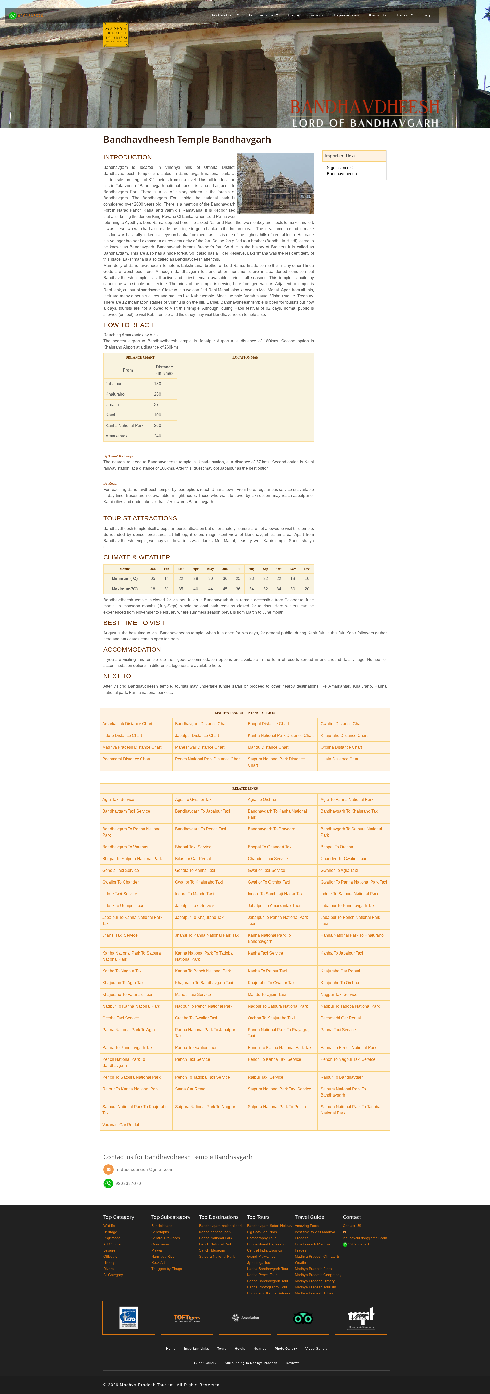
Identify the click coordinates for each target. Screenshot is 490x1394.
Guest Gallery (205, 1363)
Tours (403, 15)
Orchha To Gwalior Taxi (196, 1018)
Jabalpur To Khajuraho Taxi (200, 917)
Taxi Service (261, 15)
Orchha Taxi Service (120, 1018)
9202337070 (30, 16)
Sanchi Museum (212, 1250)
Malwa (156, 1250)
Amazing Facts (307, 1226)
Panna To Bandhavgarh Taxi (128, 1047)
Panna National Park (215, 1238)
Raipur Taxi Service (265, 1077)
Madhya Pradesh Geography (318, 1275)
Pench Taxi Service (192, 1059)
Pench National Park (215, 1244)
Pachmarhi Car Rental (341, 1018)
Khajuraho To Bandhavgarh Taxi (204, 983)
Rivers (108, 1269)
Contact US (352, 1226)
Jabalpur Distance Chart (197, 735)
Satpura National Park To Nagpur (205, 1107)
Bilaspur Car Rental (193, 858)
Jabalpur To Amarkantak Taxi (274, 905)
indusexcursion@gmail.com (145, 1169)
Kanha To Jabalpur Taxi (342, 953)
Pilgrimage (111, 1238)
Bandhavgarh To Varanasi (125, 847)
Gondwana (160, 1244)
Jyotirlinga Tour (259, 1262)
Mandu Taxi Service (193, 994)
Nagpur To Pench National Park (203, 1006)
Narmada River (163, 1256)
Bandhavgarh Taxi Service (126, 811)
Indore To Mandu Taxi (194, 894)
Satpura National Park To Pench (277, 1107)
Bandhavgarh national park (221, 1226)
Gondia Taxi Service (120, 870)
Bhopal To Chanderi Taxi (270, 847)
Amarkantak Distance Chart (127, 724)
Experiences (346, 15)
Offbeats (110, 1256)
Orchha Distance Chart (341, 747)
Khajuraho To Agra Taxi (123, 983)
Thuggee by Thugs (166, 1269)
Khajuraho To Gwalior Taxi (272, 983)
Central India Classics (264, 1250)
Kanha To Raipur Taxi (267, 971)
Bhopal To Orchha (337, 847)
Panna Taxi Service (338, 1030)
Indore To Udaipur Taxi (122, 905)
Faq (426, 15)
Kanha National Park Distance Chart (281, 735)
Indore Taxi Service (119, 894)
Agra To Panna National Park (347, 799)
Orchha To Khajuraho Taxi (271, 1018)
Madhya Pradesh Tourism (315, 1287)
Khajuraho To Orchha (340, 983)
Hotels (240, 1348)
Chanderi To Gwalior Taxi (343, 858)
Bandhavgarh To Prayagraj (272, 829)
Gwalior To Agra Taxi (339, 870)
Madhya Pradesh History (315, 1281)
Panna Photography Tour (267, 1287)
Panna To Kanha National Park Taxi (280, 1047)
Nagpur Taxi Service (339, 994)
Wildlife (109, 1226)
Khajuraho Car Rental (340, 971)
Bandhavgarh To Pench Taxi (200, 829)
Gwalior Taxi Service (266, 870)
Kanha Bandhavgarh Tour (267, 1269)
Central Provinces (165, 1238)
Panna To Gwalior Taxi (195, 1047)
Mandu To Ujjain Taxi (267, 994)
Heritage (110, 1232)
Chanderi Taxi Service (268, 858)
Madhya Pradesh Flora (313, 1269)
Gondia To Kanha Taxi (195, 870)
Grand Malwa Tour (262, 1256)
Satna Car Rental (190, 1089)
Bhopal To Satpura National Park (132, 858)
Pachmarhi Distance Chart (126, 759)
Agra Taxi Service (118, 799)
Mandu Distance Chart (268, 747)
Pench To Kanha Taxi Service (274, 1059)
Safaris (316, 15)
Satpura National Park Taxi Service (279, 1089)
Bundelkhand (162, 1226)
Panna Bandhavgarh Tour (267, 1281)
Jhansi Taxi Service (120, 935)
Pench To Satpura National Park (131, 1077)
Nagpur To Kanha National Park (131, 1006)
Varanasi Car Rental (120, 1125)
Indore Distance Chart (122, 735)
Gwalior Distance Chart (342, 724)
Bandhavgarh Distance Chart (201, 724)
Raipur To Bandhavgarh (342, 1077)
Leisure (109, 1250)
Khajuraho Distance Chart (344, 735)
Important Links (196, 1348)
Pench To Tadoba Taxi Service (202, 1077)
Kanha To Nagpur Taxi (122, 971)
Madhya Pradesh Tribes (314, 1293)
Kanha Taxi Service (265, 953)
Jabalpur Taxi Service (194, 905)
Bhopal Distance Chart (268, 724)
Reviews (293, 1363)
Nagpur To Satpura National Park (278, 1006)
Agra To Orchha (262, 799)
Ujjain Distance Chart (340, 759)
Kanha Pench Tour (262, 1275)
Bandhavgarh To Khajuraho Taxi (350, 811)
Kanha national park (215, 1232)
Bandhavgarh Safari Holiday (269, 1226)
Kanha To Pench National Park (203, 971)
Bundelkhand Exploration (267, 1244)
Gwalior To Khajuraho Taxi (199, 882)
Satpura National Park (217, 1256)
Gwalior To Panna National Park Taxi (354, 882)
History (109, 1262)
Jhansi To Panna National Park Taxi (207, 935)
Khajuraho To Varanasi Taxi (127, 994)
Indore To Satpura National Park (349, 894)
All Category (113, 1275)
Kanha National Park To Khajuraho (352, 935)
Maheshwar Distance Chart (199, 747)
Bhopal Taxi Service (193, 847)
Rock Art (158, 1262)
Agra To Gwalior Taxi (194, 799)
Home (294, 15)
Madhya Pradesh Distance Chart (131, 747)
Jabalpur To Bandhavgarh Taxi (348, 905)
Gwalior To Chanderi (121, 882)
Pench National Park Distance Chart (208, 759)
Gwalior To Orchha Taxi (269, 882)
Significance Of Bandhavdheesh (342, 170)
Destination (223, 15)
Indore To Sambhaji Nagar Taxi (276, 894)
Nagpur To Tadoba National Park (350, 1006)
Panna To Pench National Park (348, 1047)
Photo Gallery (286, 1348)
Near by (260, 1348)
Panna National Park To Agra (128, 1030)
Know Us (378, 15)
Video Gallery (316, 1348)
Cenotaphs (160, 1232)
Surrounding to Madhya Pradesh (251, 1363)
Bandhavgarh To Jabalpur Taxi (202, 811)
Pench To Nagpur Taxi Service (348, 1059)
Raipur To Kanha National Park (130, 1089)
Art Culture (112, 1244)
